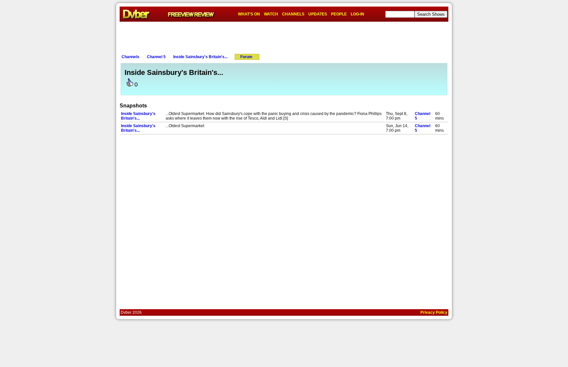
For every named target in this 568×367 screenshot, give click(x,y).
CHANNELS (293, 14)
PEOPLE (339, 14)
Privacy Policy (433, 312)
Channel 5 (156, 57)
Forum (246, 57)
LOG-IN (357, 14)
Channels (130, 57)
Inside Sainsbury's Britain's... (200, 57)
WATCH (271, 14)
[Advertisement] (284, 36)
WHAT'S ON (249, 14)
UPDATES (317, 14)
